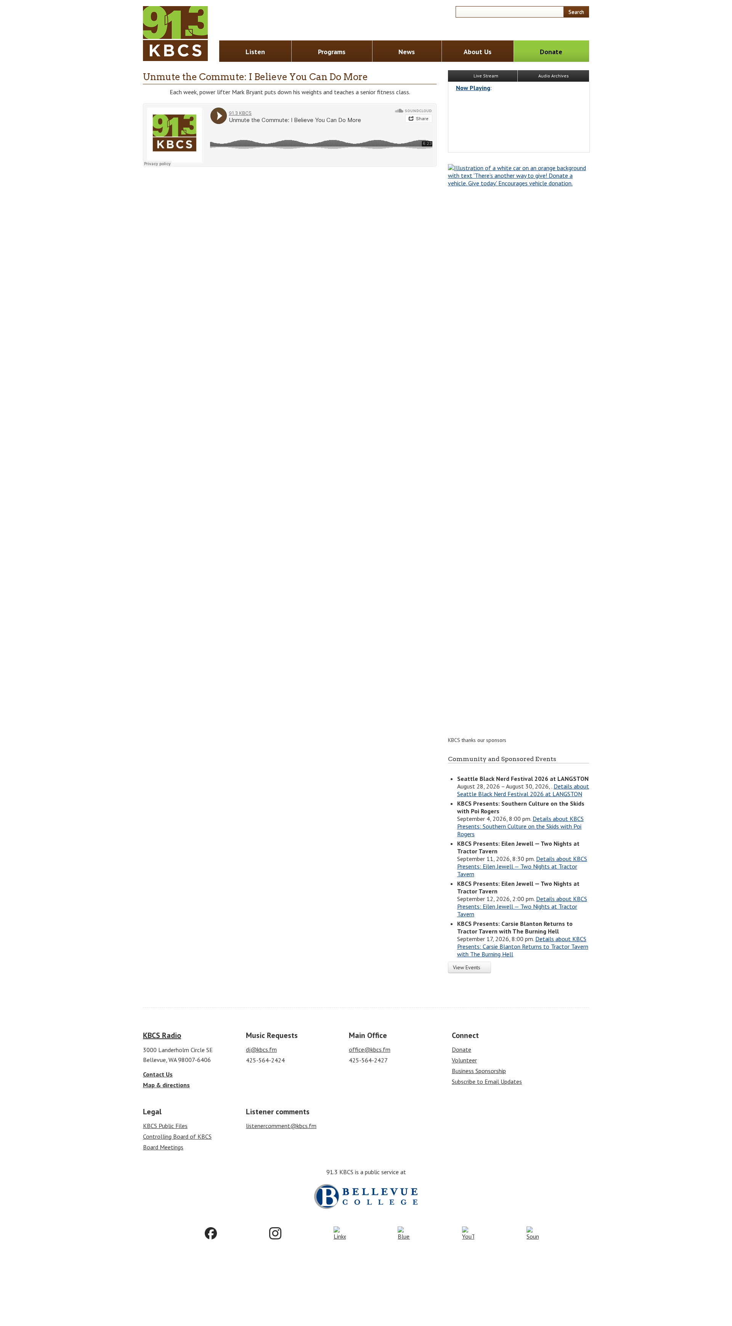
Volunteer (464, 1060)
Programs (331, 51)
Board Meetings (163, 1147)
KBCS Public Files (165, 1126)
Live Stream (485, 76)
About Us (477, 51)
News (406, 51)
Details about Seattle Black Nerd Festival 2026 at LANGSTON (523, 790)
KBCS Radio (162, 1035)
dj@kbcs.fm (261, 1049)
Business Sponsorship (479, 1071)
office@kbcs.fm (369, 1049)
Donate (551, 51)
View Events (467, 967)
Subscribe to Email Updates (487, 1081)
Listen (255, 51)
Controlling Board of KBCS (177, 1136)
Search (576, 11)
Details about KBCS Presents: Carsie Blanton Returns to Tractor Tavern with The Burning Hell (522, 946)
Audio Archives (553, 76)
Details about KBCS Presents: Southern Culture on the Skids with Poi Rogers (520, 826)
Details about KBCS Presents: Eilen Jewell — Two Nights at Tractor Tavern (522, 866)
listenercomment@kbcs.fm (281, 1126)
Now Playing (473, 88)
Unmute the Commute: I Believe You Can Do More (255, 76)
